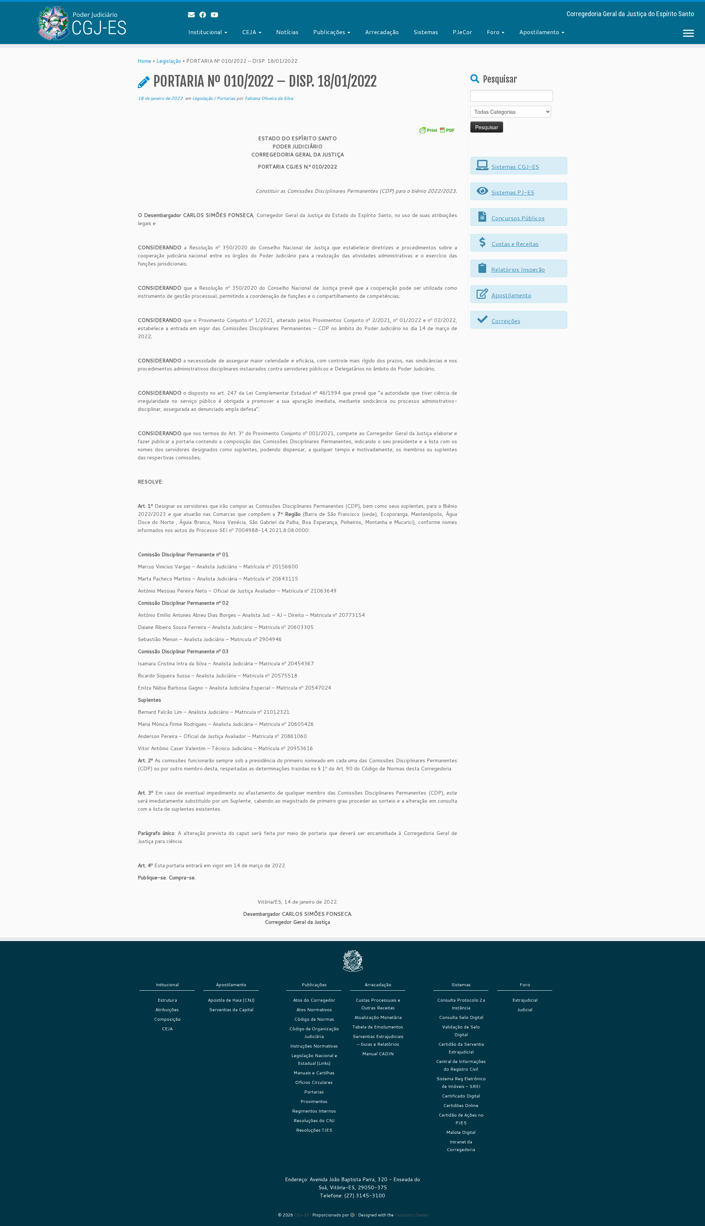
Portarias (226, 98)
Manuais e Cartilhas (314, 1073)
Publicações (330, 32)
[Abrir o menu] (688, 33)
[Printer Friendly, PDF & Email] (436, 129)
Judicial (524, 1009)
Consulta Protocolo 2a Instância (461, 1004)
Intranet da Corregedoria (460, 1146)
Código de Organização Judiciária (314, 1032)
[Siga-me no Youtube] (217, 14)
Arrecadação (382, 32)
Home (144, 61)
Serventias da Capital (231, 1009)
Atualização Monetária (378, 1017)
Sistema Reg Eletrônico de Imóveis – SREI (461, 1082)
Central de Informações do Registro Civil (461, 1065)
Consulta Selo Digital (461, 1017)
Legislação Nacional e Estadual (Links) (314, 1059)
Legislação (168, 61)
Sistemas (425, 32)
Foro (494, 32)
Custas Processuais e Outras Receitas (377, 1004)
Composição (167, 1019)
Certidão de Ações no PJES (461, 1119)
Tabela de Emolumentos (377, 1027)
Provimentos (314, 1101)
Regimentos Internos (314, 1111)
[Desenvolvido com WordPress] (352, 1213)
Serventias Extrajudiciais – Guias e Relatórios (378, 1040)
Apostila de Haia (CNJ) (231, 1000)
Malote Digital (461, 1132)
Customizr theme (411, 1215)
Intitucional (167, 984)
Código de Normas (314, 1019)
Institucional (206, 32)
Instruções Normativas (314, 1046)
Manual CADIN (378, 1053)
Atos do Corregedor (314, 1000)
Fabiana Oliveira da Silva (269, 98)
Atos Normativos (314, 1009)
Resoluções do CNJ (314, 1120)
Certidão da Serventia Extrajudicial (461, 1048)
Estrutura (167, 1000)
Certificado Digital (461, 1096)
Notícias (287, 32)
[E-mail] (193, 14)
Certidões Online (460, 1105)
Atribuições (167, 1009)
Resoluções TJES (314, 1130)
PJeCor (462, 32)
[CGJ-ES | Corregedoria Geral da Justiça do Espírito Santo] (81, 23)
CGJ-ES (301, 1215)
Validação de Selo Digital (461, 1031)
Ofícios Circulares (314, 1082)
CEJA (250, 32)
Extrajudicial (525, 1000)
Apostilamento (540, 32)
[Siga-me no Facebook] (205, 14)
